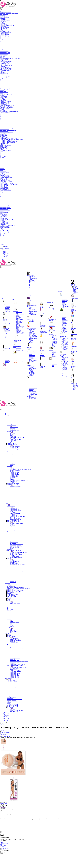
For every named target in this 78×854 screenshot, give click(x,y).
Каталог (6, 413)
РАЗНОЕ (11, 612)
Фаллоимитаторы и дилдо (15, 497)
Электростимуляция (13, 568)
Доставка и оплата (4, 843)
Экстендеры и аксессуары (15, 446)
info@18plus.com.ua (5, 248)
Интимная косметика (14, 638)
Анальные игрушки (13, 508)
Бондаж (11, 602)
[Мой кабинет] (0, 408)
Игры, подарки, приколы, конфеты (16, 523)
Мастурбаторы (12, 433)
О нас (1, 844)
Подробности (3, 807)
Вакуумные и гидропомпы (15, 419)
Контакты (2, 846)
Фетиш (11, 629)
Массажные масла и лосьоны (15, 646)
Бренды (1, 842)
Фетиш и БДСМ (10, 599)
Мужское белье (12, 709)
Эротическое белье (11, 680)
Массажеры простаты (14, 427)
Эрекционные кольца (14, 453)
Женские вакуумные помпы (15, 486)
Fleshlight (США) (3, 803)
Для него (9, 416)
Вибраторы (12, 468)
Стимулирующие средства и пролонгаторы (18, 667)
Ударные (11, 621)
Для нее (8, 458)
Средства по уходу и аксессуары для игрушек (18, 552)
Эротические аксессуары (14, 683)
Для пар (8, 505)
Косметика (9, 635)
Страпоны (12, 560)
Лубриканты (9, 585)
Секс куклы (12, 580)
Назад (7, 412)
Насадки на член (13, 533)
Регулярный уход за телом (15, 658)
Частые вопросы (3, 845)
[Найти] (1, 9)
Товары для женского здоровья (16, 491)
